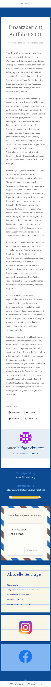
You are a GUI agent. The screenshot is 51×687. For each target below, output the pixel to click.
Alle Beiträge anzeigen (25, 454)
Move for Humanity (25, 475)
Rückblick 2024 (13, 585)
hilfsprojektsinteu (30, 448)
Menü (27, 4)
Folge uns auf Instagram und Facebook (25, 488)
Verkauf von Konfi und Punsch (19, 604)
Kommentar (32, 550)
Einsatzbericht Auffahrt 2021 (18, 594)
